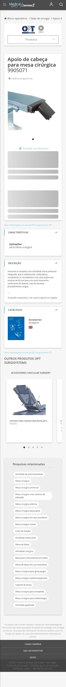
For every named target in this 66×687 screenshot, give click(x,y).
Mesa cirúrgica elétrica (26, 504)
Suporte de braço (23, 584)
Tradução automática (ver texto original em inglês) (32, 297)
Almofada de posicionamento (29, 474)
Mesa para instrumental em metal (31, 557)
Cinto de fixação (22, 531)
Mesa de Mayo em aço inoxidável (31, 564)
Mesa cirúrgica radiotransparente (31, 578)
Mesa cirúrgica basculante (27, 510)
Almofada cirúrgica (24, 551)
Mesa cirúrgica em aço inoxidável (31, 517)
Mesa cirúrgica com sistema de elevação (30, 496)
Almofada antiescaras (25, 537)
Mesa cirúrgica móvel (25, 524)
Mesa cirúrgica (22, 480)
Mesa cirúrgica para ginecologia (30, 571)
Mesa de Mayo (22, 544)
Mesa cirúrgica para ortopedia (29, 591)
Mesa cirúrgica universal (27, 487)
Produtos (31, 39)
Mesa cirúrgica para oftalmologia (31, 598)
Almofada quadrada (24, 605)
